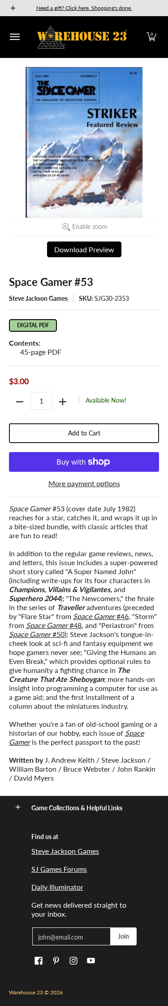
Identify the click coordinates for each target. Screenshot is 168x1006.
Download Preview (84, 249)
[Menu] (14, 37)
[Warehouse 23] (82, 37)
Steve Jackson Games (38, 298)
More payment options (84, 483)
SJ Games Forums (59, 869)
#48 (54, 625)
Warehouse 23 (26, 992)
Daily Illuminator (57, 887)
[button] (151, 37)
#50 (37, 634)
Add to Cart (84, 433)
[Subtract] (19, 402)
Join (123, 936)
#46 (101, 616)
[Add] (62, 402)
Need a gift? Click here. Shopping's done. (84, 7)
